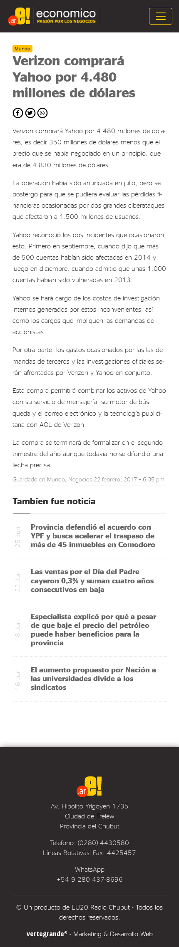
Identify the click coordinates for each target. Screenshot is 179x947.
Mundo (56, 479)
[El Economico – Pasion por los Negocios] (54, 16)
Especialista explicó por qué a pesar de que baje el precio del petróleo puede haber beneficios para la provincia (93, 629)
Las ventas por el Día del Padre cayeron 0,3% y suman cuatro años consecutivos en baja (92, 579)
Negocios (80, 479)
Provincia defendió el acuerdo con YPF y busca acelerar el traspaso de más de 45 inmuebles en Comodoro (93, 535)
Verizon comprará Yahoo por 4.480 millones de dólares (73, 76)
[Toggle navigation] (160, 16)
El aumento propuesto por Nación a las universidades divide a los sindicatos (93, 678)
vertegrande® (47, 934)
